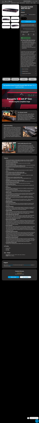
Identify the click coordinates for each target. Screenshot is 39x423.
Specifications (15, 79)
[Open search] (32, 1)
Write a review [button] (13, 277)
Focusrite (23, 10)
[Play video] (19, 99)
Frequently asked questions (26, 73)
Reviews (32, 79)
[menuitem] (34, 3)
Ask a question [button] (25, 277)
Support (23, 79)
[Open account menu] (34, 1)
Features (6, 79)
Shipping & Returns (25, 71)
